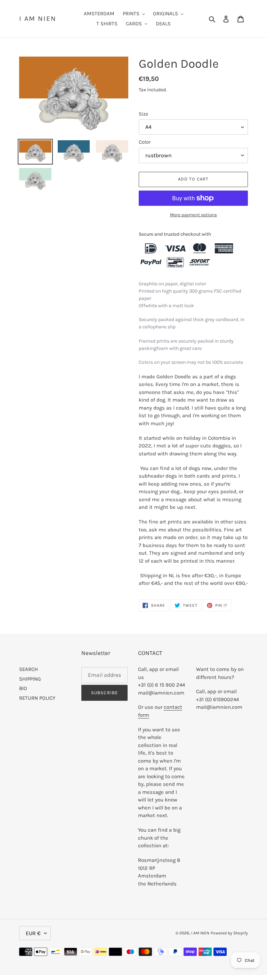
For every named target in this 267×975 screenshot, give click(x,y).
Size (143, 114)
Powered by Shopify (229, 933)
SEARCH (28, 669)
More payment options (193, 214)
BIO (23, 688)
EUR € (33, 933)
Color (145, 142)
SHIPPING (30, 679)
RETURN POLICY (37, 698)
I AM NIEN (37, 19)
